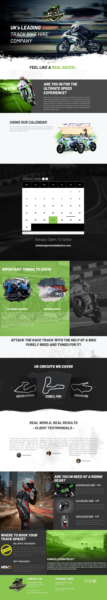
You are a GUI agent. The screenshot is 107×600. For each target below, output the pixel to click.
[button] (11, 387)
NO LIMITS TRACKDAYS (24, 543)
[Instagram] (90, 581)
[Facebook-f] (86, 581)
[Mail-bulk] (94, 581)
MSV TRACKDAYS (21, 561)
